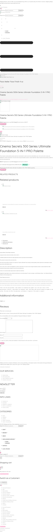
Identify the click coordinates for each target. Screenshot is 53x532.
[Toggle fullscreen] (3, 138)
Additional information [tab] (8, 242)
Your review (3, 332)
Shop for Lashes (6, 494)
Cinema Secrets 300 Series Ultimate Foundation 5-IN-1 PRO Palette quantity (17, 167)
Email (1, 337)
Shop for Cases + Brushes (8, 495)
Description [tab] (5, 240)
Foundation (14, 141)
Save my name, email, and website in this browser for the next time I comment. (20, 340)
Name (1, 335)
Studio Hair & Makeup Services (9, 500)
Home (1, 74)
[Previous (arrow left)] (0, 531)
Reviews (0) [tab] (5, 243)
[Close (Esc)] (0, 138)
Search (20, 10)
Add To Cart (3, 124)
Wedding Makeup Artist (8, 501)
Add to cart (3, 169)
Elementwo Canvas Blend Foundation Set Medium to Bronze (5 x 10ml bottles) (19, 204)
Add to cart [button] (49, 210)
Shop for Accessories (7, 497)
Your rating (2, 318)
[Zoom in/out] (4, 138)
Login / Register (3, 7)
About (4, 503)
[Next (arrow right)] (1, 531)
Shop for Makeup (6, 492)
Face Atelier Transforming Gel (9, 232)
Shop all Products (6, 487)
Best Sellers (5, 490)
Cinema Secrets (30, 141)
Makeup (5, 74)
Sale (18, 141)
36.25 (4, 301)
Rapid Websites (23, 424)
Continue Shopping (4, 474)
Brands (4, 498)
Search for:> (2, 10)
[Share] (1, 138)
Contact (4, 504)
